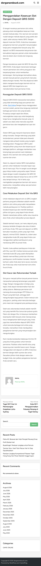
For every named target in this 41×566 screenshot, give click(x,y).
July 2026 (6, 490)
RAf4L (7, 22)
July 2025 (6, 527)
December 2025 (8, 512)
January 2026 (7, 509)
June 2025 (6, 530)
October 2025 (7, 518)
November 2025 (8, 515)
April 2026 (6, 500)
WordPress (12, 563)
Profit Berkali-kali (9, 442)
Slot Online (12, 105)
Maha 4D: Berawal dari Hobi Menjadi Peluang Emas (20, 439)
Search (5, 421)
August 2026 (7, 487)
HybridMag (23, 563)
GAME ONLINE (7, 12)
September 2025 (8, 521)
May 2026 (6, 497)
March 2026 (7, 503)
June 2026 (6, 493)
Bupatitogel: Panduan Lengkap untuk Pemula (18, 445)
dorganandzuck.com (12, 2)
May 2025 (6, 533)
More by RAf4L (20, 382)
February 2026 (8, 506)
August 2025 (7, 524)
